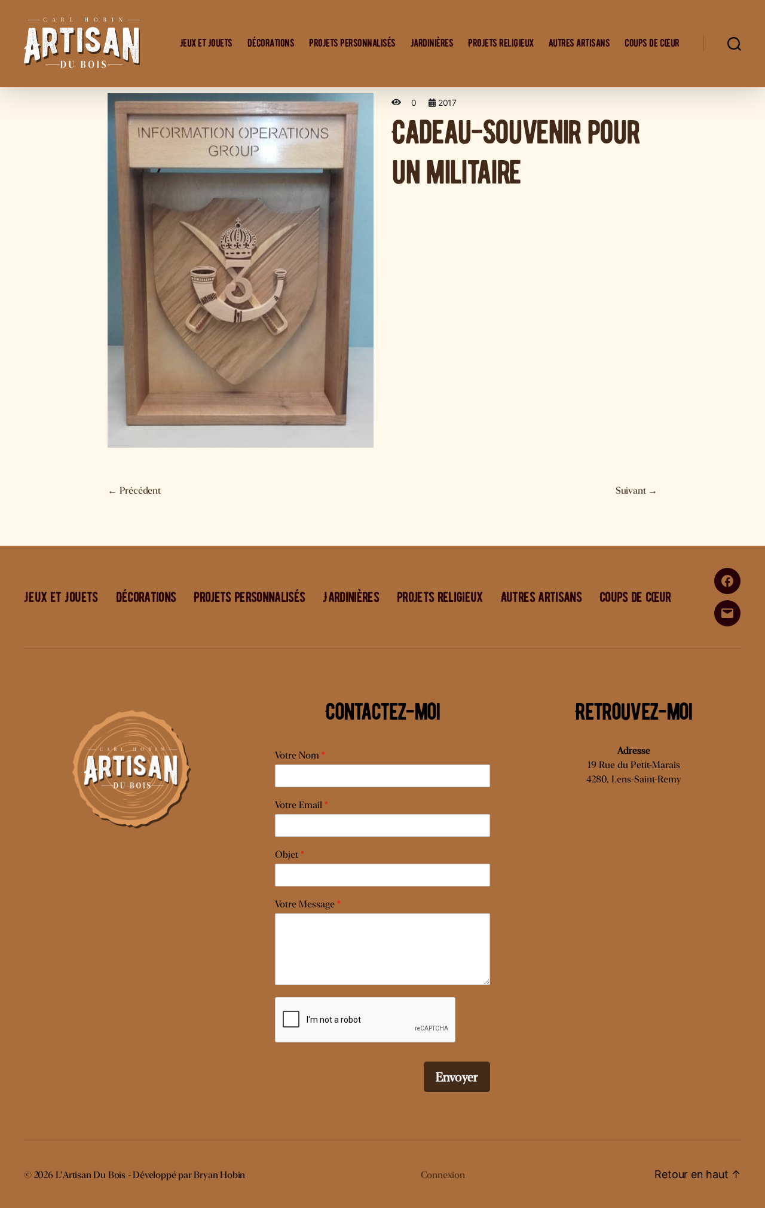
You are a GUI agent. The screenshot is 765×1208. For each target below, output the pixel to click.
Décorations (271, 43)
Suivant (636, 490)
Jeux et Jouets (206, 43)
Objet (289, 854)
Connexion (443, 1175)
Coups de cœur (652, 43)
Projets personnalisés (352, 43)
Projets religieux (501, 43)
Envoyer (457, 1076)
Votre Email (301, 805)
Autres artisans (579, 43)
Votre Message (307, 904)
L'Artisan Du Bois (91, 1175)
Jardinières (432, 43)
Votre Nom (300, 755)
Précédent (134, 490)
